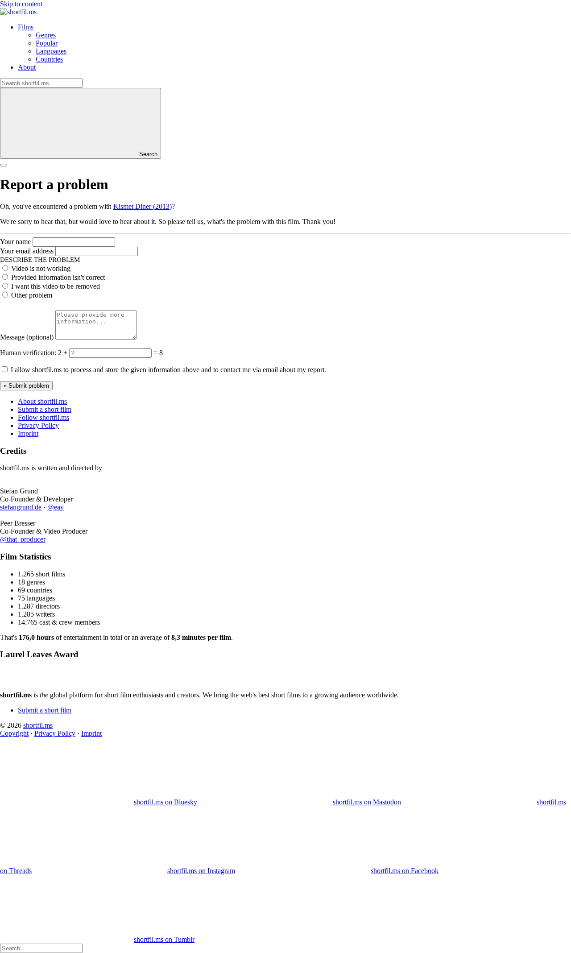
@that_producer (23, 539)
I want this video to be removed (55, 286)
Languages (51, 51)
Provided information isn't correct (58, 277)
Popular (47, 43)
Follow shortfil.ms (43, 417)
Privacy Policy (38, 425)
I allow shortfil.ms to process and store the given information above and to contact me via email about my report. (168, 369)
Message (27, 337)
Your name (15, 241)
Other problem (31, 295)
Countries (49, 59)
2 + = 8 (110, 352)
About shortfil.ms (42, 401)
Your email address (27, 251)
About (27, 67)
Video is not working (40, 268)
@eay (55, 507)
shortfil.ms (38, 725)
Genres (46, 35)
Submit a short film (44, 409)
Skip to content (21, 4)
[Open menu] (3, 165)
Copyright (14, 733)
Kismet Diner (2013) (142, 206)
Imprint (28, 433)
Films (25, 27)
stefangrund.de (20, 507)
